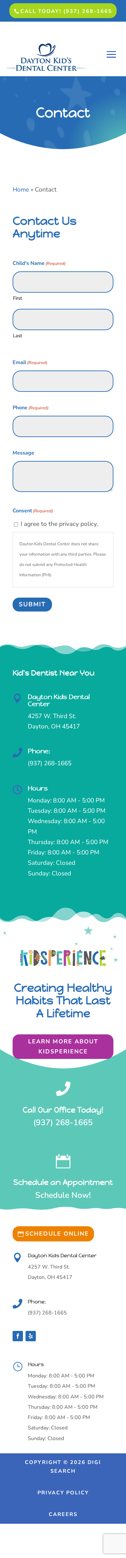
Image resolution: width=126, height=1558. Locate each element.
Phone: (39, 751)
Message (23, 452)
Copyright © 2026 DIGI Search (63, 1467)
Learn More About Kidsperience (63, 1046)
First (17, 298)
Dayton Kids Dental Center (59, 700)
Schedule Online (57, 1234)
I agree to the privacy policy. (59, 524)
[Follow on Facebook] (18, 1336)
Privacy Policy (63, 1492)
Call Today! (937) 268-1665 (66, 11)
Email (30, 362)
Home (21, 189)
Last (17, 335)
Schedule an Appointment (63, 1182)
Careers (63, 1514)
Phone (30, 407)
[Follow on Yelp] (31, 1336)
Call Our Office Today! (63, 1110)
